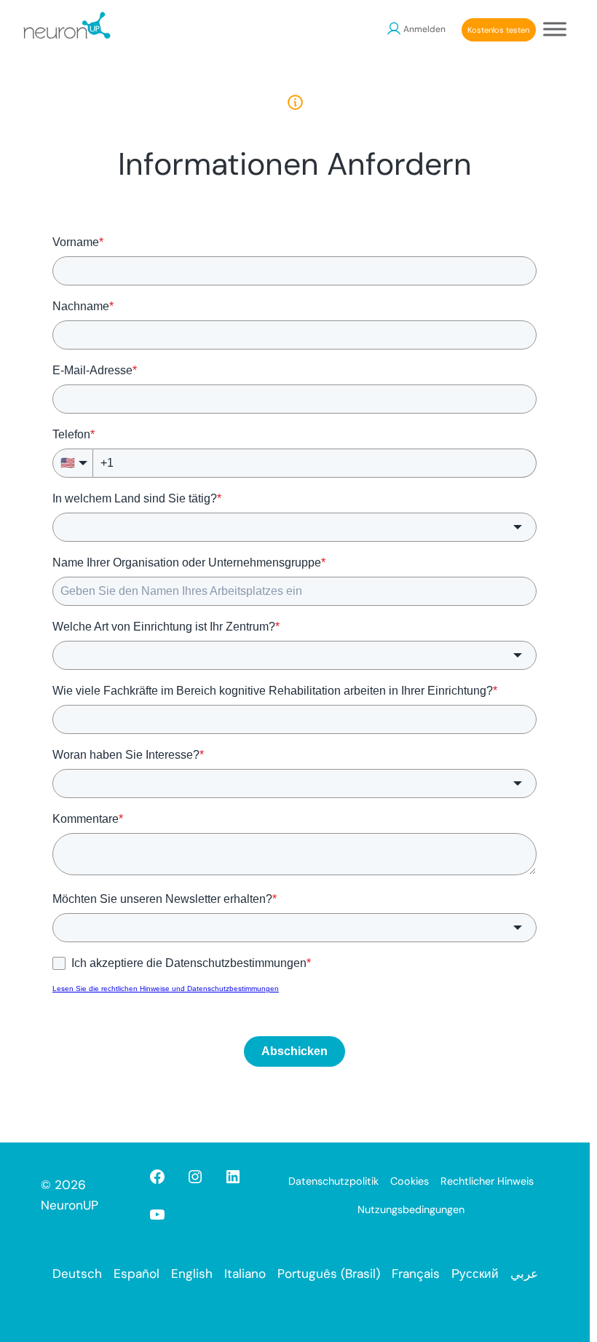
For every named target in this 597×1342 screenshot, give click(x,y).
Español (136, 1274)
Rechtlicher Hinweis (487, 1181)
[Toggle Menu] (554, 29)
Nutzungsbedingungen (410, 1209)
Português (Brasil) (328, 1274)
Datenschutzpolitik (333, 1181)
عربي (524, 1274)
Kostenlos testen (498, 30)
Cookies (409, 1181)
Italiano (245, 1274)
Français (416, 1274)
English (192, 1274)
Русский (475, 1274)
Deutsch (77, 1274)
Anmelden (424, 29)
